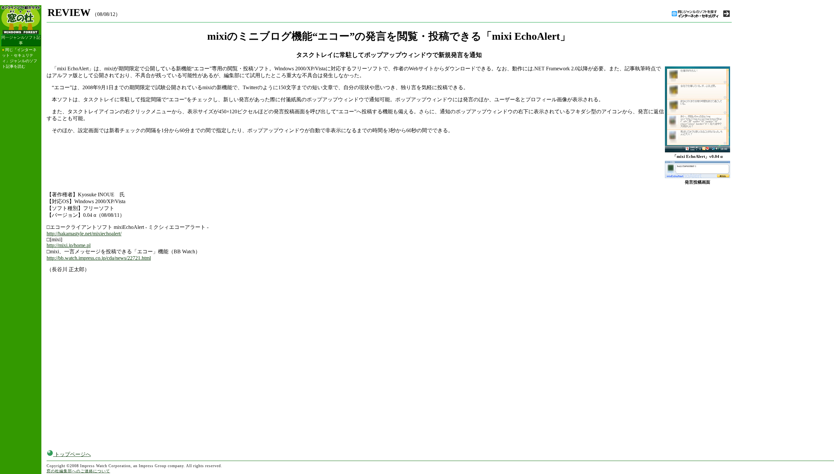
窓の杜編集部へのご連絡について (78, 471)
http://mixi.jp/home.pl (69, 245)
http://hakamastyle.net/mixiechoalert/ (84, 233)
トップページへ (72, 454)
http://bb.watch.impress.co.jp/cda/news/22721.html (99, 258)
